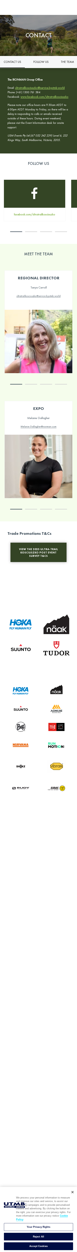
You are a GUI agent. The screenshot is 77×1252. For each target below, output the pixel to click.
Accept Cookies (38, 1246)
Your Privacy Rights (38, 1227)
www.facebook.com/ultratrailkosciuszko (44, 97)
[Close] (72, 1192)
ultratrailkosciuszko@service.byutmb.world (40, 88)
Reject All (38, 1236)
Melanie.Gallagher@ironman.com (38, 426)
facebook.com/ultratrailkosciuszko (34, 214)
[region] (38, 1219)
